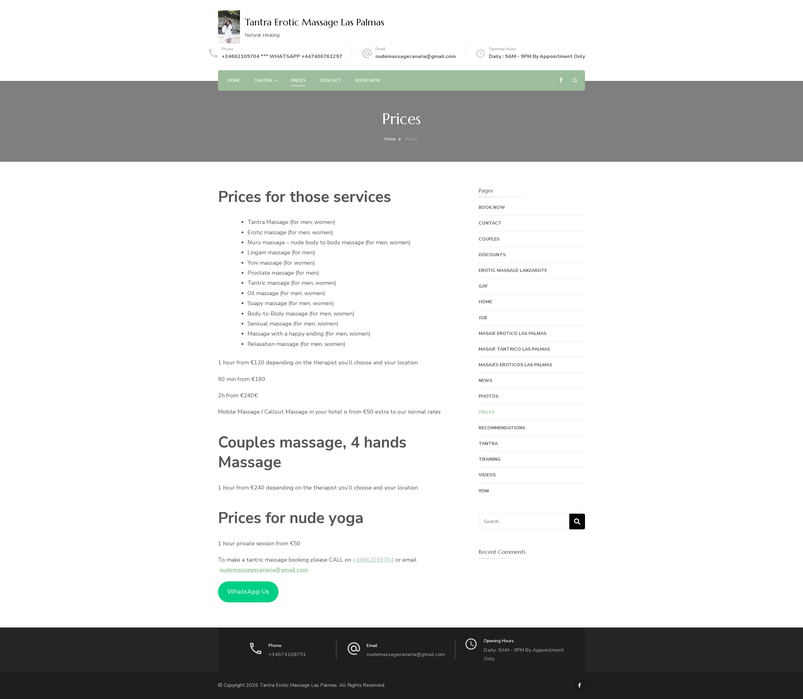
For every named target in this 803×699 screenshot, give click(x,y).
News (485, 381)
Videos (487, 475)
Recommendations (502, 428)
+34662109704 (373, 560)
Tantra (263, 80)
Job (483, 318)
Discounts (492, 255)
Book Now (368, 80)
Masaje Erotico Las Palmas (512, 333)
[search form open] (575, 80)
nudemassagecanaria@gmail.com (415, 56)
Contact (330, 80)
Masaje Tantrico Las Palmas (514, 349)
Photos (488, 396)
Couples (489, 239)
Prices (298, 80)
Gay (483, 286)
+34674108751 (287, 654)
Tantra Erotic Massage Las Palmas (314, 22)
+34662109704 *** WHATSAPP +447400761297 (282, 56)
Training (490, 459)
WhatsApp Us (248, 591)
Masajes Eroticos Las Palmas (515, 365)
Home (233, 80)
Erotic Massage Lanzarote (513, 270)
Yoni (484, 491)
